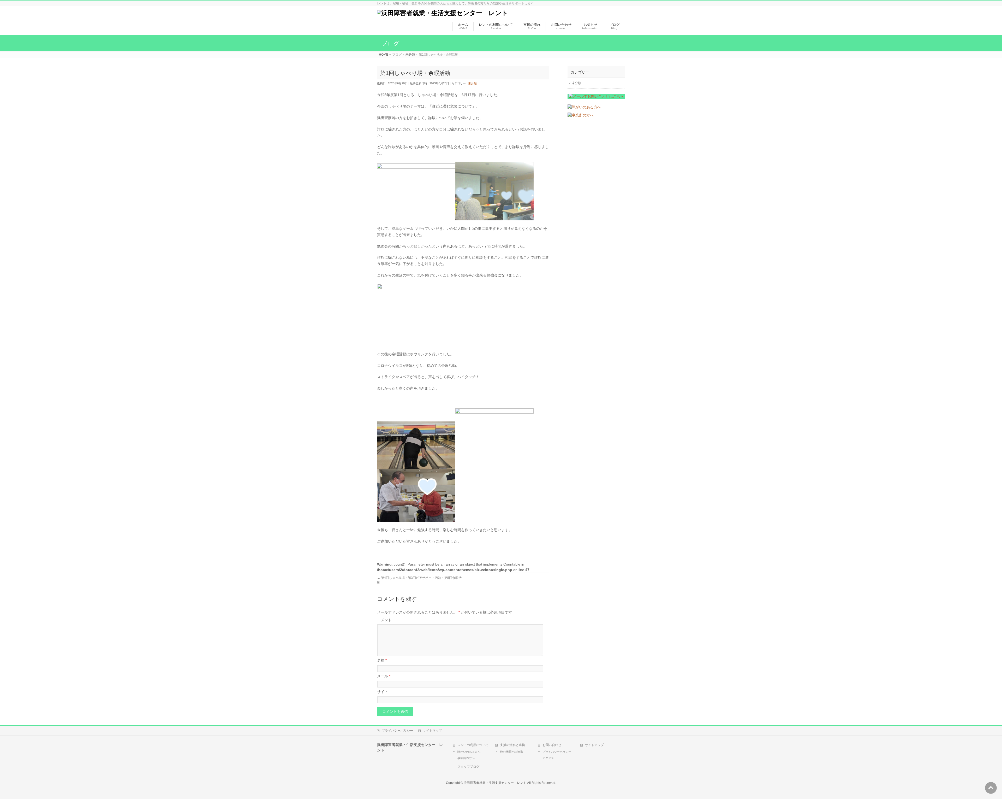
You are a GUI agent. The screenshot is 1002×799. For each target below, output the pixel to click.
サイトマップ (432, 730)
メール (383, 676)
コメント (384, 620)
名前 (382, 660)
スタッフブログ (468, 766)
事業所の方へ (466, 758)
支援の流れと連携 (512, 745)
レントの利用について (473, 745)
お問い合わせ (551, 745)
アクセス (548, 758)
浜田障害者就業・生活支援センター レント (495, 783)
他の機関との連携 (511, 751)
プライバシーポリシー (397, 730)
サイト (382, 692)
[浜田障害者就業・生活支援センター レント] (442, 12)
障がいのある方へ (468, 751)
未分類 (472, 83)
